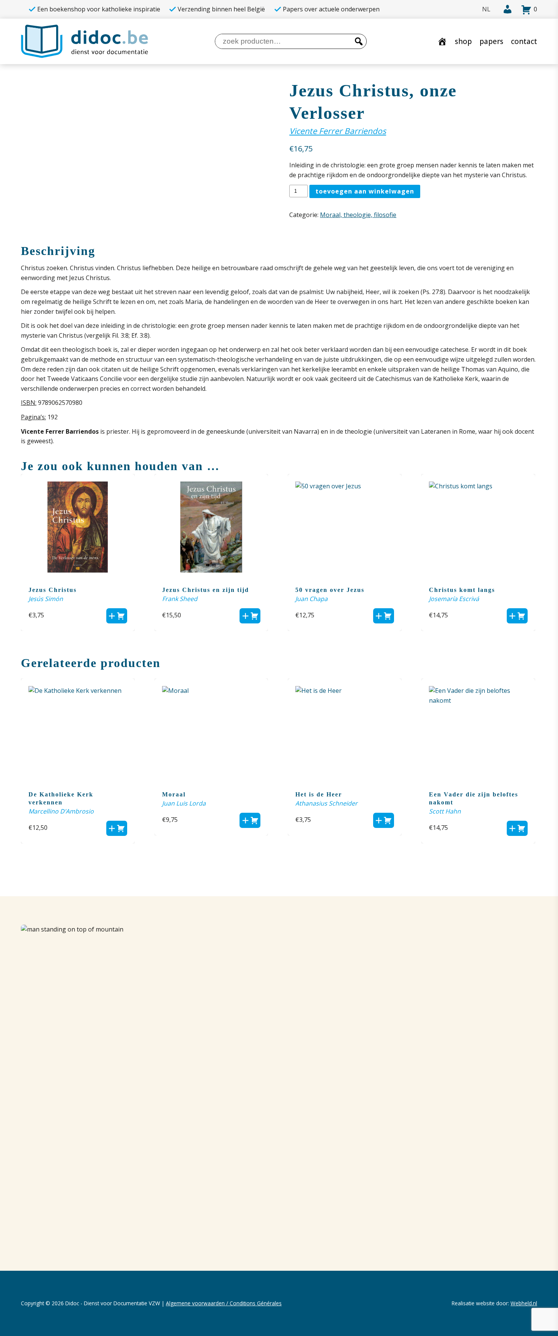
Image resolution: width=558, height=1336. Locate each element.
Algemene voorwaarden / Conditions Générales (224, 1303)
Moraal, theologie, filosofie (358, 215)
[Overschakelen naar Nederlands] (486, 9)
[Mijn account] (505, 9)
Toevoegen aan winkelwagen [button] (116, 615)
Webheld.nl (524, 1303)
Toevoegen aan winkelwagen (364, 191)
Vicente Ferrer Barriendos (337, 130)
